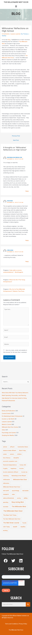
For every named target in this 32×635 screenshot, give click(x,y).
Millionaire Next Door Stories (10, 427)
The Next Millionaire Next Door (11, 519)
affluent (12, 447)
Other (3, 430)
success (5, 506)
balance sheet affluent (9, 450)
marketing (6, 475)
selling (25, 498)
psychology (15, 490)
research (6, 494)
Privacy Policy (23, 624)
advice (5, 447)
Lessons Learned (15, 34)
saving (19, 498)
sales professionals (8, 498)
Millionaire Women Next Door (11, 487)
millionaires (6, 483)
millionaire (6, 479)
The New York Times (9, 515)
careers (12, 454)
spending (5, 502)
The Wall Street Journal (11, 523)
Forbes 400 (23, 465)
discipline (16, 457)
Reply (27, 191)
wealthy (23, 527)
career (5, 454)
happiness (13, 468)
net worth (6, 490)
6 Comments (5, 34)
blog (8, 39)
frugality (5, 468)
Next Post (16, 140)
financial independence (10, 465)
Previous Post (16, 136)
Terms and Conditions (11, 624)
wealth (15, 527)
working (5, 530)
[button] (16, 6)
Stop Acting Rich (18, 502)
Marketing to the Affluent (19, 475)
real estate (25, 490)
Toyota (24, 523)
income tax (24, 472)
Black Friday (22, 450)
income (21, 468)
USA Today (6, 526)
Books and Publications (8, 410)
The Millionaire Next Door (16, 2)
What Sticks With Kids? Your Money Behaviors (15, 392)
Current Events (6, 413)
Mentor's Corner (6, 424)
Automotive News (23, 447)
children (19, 454)
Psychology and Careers (9, 432)
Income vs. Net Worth (8, 419)
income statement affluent (10, 472)
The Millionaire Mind (19, 506)
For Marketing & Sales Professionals (12, 416)
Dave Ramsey (6, 457)
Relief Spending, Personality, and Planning (14, 395)
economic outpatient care (10, 461)
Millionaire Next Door (20, 479)
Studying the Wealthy (8, 435)
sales (13, 494)
